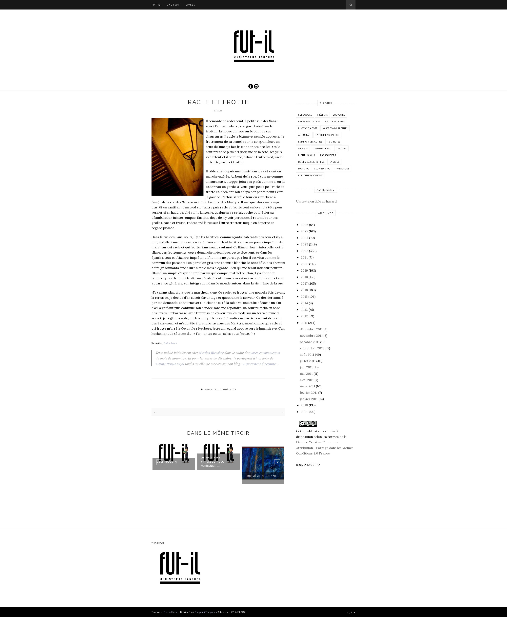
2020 (304, 264)
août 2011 (307, 355)
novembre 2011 (311, 335)
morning (303, 168)
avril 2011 (307, 380)
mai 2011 (306, 374)
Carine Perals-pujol (170, 363)
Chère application (309, 121)
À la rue (303, 148)
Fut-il (156, 4)
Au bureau (304, 134)
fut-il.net (158, 543)
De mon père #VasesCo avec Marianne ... (212, 462)
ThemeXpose (171, 611)
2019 (304, 270)
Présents (322, 114)
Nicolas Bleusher (211, 352)
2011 (304, 323)
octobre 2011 (309, 342)
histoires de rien (335, 121)
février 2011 (308, 393)
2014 (304, 303)
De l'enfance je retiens (311, 161)
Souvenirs (339, 114)
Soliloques (305, 114)
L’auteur (173, 4)
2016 (304, 290)
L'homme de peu (322, 148)
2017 (304, 283)
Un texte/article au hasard (316, 201)
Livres (190, 4)
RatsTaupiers (328, 155)
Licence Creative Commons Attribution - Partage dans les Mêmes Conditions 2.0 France (324, 447)
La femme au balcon (327, 134)
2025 (304, 231)
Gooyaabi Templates (206, 611)
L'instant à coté (307, 128)
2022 (304, 251)
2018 (304, 277)
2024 (304, 238)
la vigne (334, 161)
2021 (304, 257)
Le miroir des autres (310, 141)
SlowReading (322, 168)
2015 (304, 297)
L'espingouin (166, 461)
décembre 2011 (311, 329)
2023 (304, 244)
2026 (304, 225)
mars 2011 (307, 386)
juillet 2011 (307, 361)
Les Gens (341, 148)
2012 (304, 316)
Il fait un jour (306, 155)
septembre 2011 (312, 348)
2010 (304, 405)
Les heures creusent (310, 175)
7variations (342, 168)
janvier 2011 (309, 399)
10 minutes (334, 141)
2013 (304, 310)
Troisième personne (261, 476)
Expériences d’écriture (259, 363)
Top (350, 612)
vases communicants (265, 352)
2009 (305, 412)
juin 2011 (306, 367)
